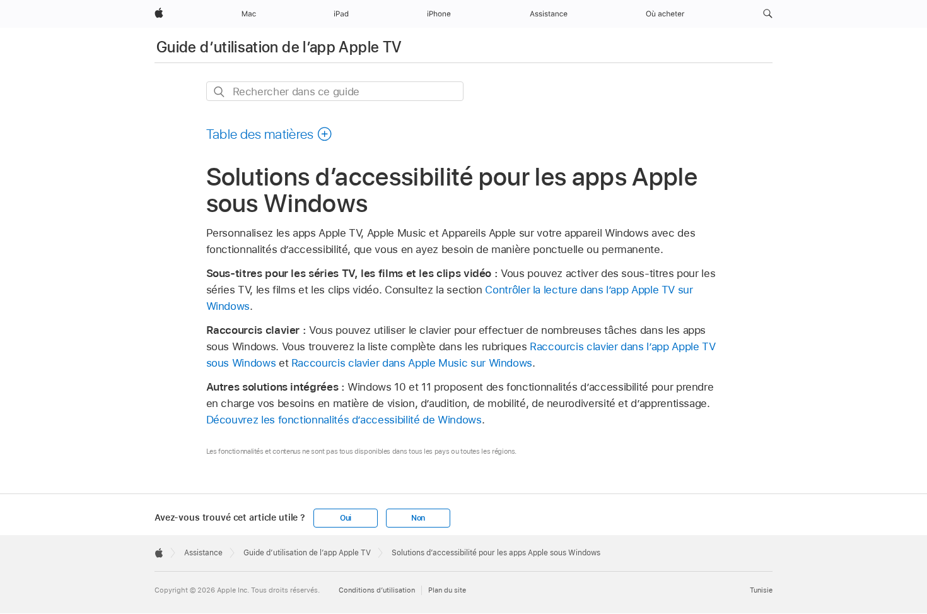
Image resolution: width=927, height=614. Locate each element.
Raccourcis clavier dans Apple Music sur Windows (411, 363)
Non (418, 518)
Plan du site (447, 590)
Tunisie (761, 590)
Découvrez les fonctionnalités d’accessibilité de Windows (344, 419)
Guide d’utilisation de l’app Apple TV (279, 47)
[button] (768, 14)
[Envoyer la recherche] (219, 91)
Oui (345, 518)
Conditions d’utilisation (377, 590)
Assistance (203, 552)
